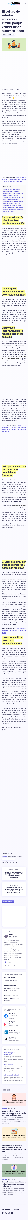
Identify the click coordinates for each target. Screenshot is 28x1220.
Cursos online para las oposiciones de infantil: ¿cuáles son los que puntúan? (14, 179)
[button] (3, 3)
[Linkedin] (14, 965)
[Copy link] (16, 862)
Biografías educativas (11, 1075)
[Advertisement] (14, 72)
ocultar (14, 186)
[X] (5, 965)
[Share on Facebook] (10, 862)
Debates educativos (8, 34)
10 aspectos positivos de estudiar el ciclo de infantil (14, 630)
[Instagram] (11, 965)
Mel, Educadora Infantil (10, 1209)
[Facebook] (8, 965)
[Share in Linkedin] (13, 862)
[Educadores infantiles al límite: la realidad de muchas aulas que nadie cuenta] (14, 1170)
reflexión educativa (7, 853)
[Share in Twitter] (7, 862)
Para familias (8, 1064)
